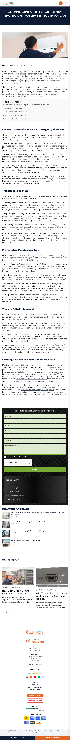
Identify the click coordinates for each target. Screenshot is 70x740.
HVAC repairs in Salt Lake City (46, 345)
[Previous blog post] (6, 613)
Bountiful (35, 654)
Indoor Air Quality (35, 687)
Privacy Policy (48, 731)
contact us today (60, 394)
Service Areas (35, 690)
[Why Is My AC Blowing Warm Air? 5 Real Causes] (6, 542)
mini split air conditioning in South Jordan (37, 389)
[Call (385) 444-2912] (61, 3)
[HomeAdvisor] (31, 676)
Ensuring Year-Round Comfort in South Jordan (23, 119)
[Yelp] (35, 676)
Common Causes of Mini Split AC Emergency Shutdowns (27, 105)
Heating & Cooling (8, 65)
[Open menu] (66, 3)
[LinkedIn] (43, 676)
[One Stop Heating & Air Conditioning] (8, 3)
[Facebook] (27, 676)
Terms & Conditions (21, 457)
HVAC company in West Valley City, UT (31, 378)
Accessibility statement (59, 731)
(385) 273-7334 (35, 661)
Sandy (35, 646)
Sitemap (35, 732)
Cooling (35, 685)
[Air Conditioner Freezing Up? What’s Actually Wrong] (6, 533)
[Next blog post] (13, 613)
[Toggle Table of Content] (64, 101)
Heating (35, 682)
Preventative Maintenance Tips (17, 112)
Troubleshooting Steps (14, 108)
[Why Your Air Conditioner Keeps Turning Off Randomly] (6, 524)
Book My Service (52, 738)
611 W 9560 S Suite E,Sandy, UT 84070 (35, 650)
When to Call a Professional (15, 115)
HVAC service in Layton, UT (52, 347)
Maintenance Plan (35, 701)
